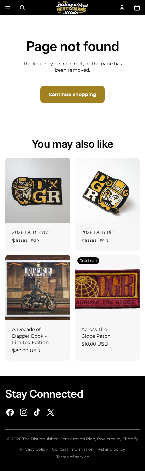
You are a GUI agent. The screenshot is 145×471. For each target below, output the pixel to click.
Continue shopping (72, 94)
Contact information (73, 449)
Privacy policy (34, 449)
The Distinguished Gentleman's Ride (58, 438)
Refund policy (111, 449)
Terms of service (72, 456)
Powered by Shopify (117, 438)
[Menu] (8, 7)
